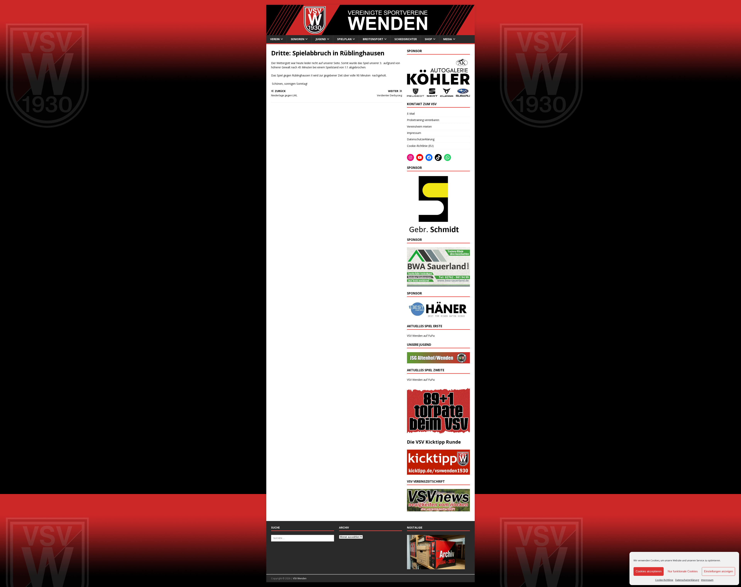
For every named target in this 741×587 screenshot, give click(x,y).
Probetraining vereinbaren (423, 120)
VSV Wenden (299, 578)
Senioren (297, 39)
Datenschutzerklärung (687, 580)
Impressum (707, 580)
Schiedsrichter (405, 39)
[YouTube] (419, 157)
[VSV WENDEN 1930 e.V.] (370, 33)
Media (447, 39)
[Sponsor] (433, 231)
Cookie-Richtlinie (664, 580)
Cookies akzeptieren (648, 571)
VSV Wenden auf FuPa (421, 335)
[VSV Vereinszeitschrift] (438, 509)
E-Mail (411, 113)
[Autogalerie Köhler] (438, 95)
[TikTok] (438, 157)
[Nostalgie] (436, 567)
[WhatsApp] (447, 157)
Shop (428, 39)
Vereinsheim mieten (419, 126)
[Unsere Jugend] (438, 361)
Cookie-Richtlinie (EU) (420, 146)
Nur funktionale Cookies (683, 571)
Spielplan (344, 39)
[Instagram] (410, 157)
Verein (275, 39)
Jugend (321, 39)
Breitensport (373, 39)
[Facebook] (428, 157)
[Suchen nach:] (302, 538)
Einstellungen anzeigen (718, 571)
